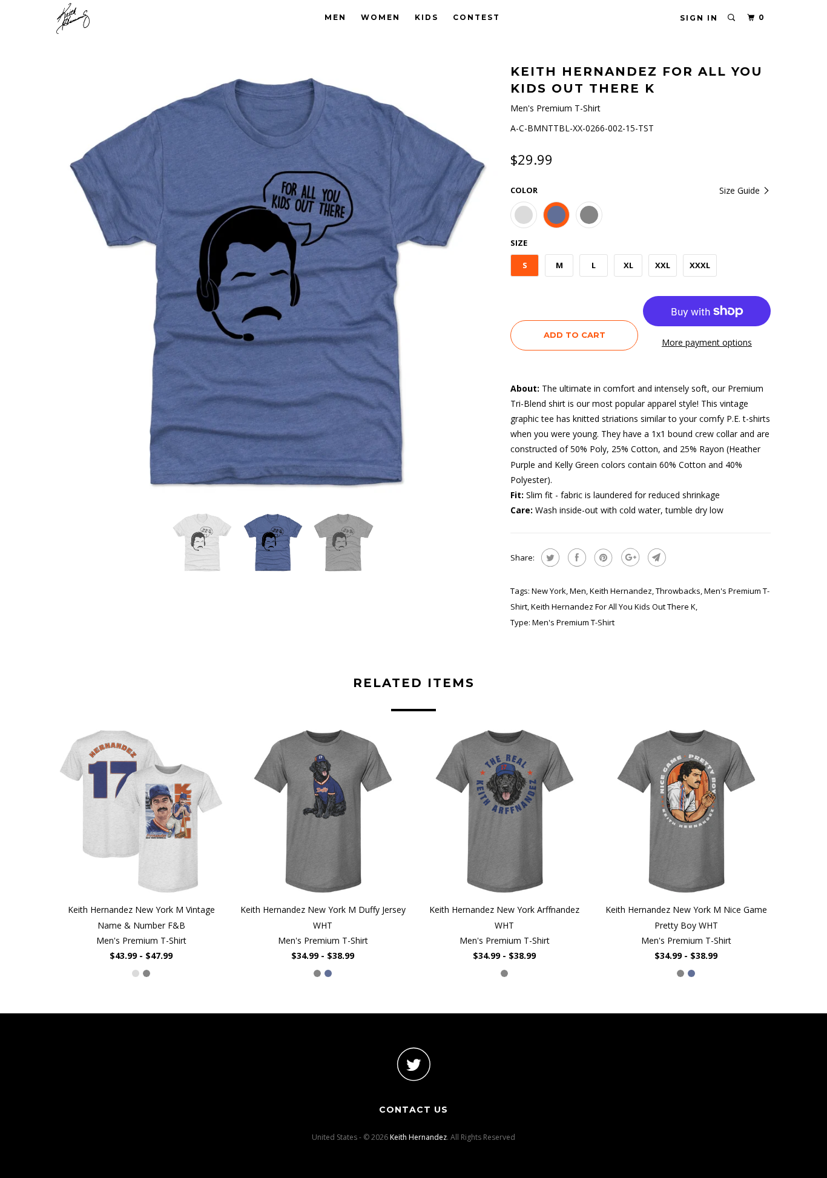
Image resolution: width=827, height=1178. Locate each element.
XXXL (700, 265)
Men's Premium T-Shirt (573, 622)
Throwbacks (678, 590)
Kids (426, 17)
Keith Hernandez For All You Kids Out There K (613, 606)
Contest (476, 17)
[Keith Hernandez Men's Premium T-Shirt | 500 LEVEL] (277, 281)
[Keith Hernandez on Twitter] (413, 1064)
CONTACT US (413, 1109)
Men (335, 17)
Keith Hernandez (621, 590)
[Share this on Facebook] (575, 557)
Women (380, 17)
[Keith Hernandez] (118, 18)
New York (549, 590)
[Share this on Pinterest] (602, 557)
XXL (662, 265)
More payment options (707, 342)
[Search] (732, 18)
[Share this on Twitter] (548, 557)
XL (628, 265)
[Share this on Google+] (628, 557)
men (578, 590)
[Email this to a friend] (655, 557)
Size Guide (740, 190)
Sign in (699, 17)
